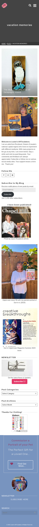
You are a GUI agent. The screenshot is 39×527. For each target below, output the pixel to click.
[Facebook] (4, 175)
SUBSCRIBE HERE (19, 499)
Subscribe (7, 194)
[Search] (30, 5)
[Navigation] (34, 5)
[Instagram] (8, 175)
